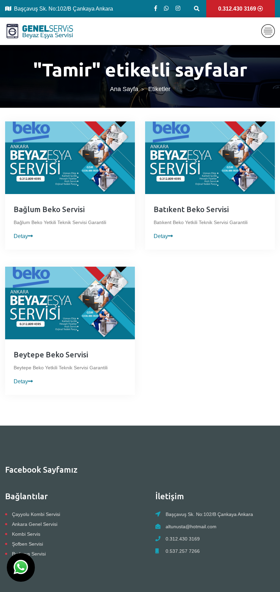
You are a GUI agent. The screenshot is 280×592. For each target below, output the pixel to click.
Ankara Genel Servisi (34, 524)
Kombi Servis (26, 534)
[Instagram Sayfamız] (178, 8)
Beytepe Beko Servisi (51, 354)
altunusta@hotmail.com (191, 526)
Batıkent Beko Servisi (191, 209)
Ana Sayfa (124, 89)
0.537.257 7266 (183, 551)
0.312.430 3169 (183, 539)
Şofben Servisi (27, 544)
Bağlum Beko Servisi (49, 209)
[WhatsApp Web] (166, 8)
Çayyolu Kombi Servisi (36, 514)
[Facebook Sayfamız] (155, 8)
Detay (21, 236)
